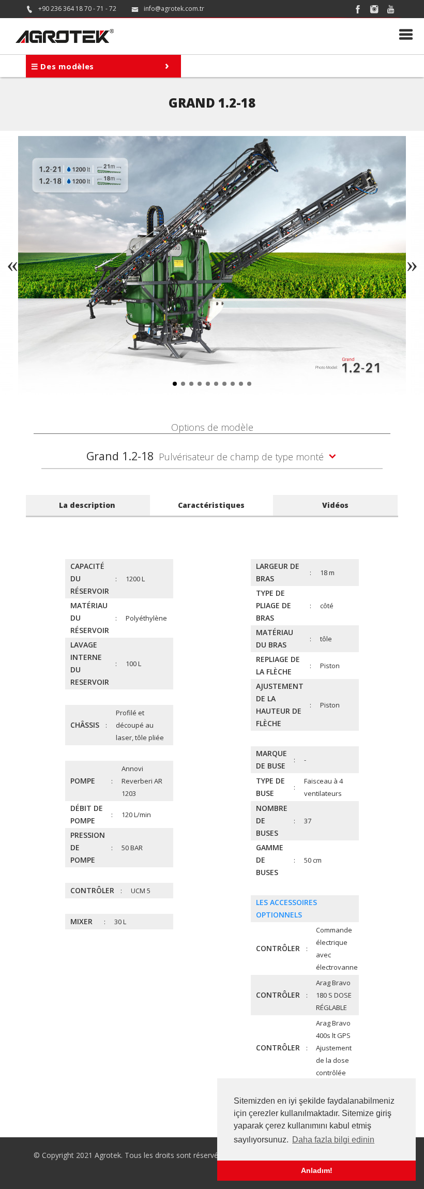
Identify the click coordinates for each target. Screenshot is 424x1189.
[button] (175, 384)
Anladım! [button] (316, 1170)
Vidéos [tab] (335, 505)
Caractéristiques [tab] (211, 505)
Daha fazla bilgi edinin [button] (333, 1139)
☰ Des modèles (100, 64)
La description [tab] (87, 505)
